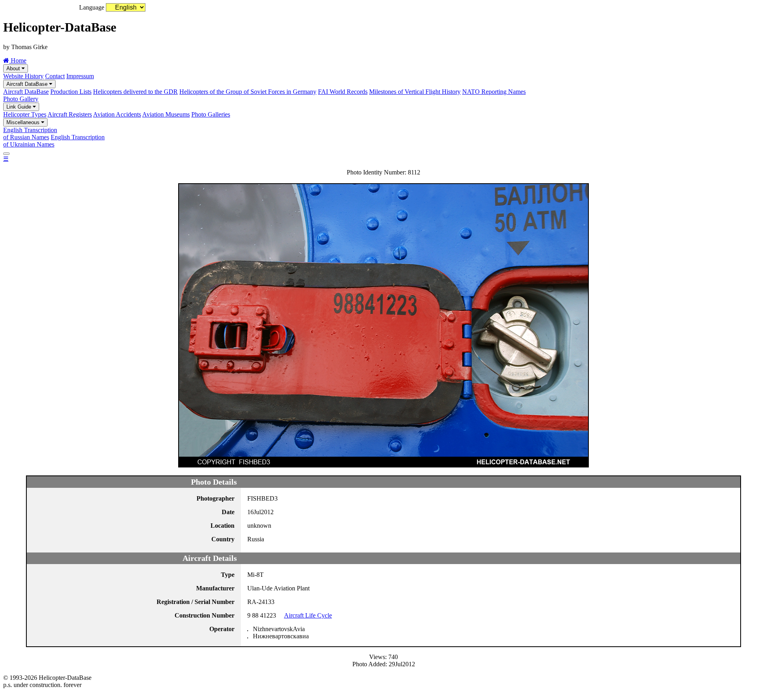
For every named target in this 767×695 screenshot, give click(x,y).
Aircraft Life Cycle (308, 615)
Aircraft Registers (70, 114)
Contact (55, 76)
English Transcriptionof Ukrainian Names (54, 141)
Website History (23, 76)
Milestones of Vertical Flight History (415, 91)
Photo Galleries (210, 114)
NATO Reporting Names (494, 91)
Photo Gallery (20, 98)
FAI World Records (343, 91)
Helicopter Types (24, 114)
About (14, 68)
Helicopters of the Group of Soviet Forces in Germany (247, 91)
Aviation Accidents (117, 114)
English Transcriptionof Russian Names (30, 134)
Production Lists (70, 91)
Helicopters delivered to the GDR (135, 91)
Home (17, 60)
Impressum (80, 76)
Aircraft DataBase (27, 84)
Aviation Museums (166, 114)
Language (91, 7)
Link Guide (19, 107)
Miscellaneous (23, 122)
